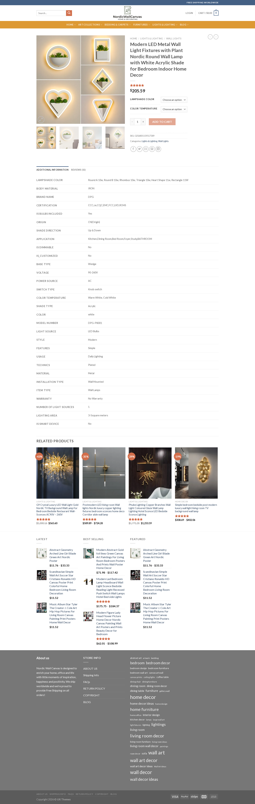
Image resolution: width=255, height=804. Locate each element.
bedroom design (138, 668)
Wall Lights (173, 38)
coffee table (162, 677)
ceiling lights (149, 677)
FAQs (86, 681)
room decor (135, 754)
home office (135, 715)
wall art (156, 752)
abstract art (136, 658)
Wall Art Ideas (160, 766)
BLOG (87, 702)
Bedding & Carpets (116, 24)
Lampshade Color (142, 99)
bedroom (137, 663)
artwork (146, 658)
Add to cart (162, 121)
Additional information (52, 169)
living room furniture (140, 741)
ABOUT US (90, 668)
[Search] (69, 13)
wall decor (141, 772)
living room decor (147, 735)
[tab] (52, 169)
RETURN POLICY (94, 688)
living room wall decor (144, 746)
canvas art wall (156, 673)
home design (161, 704)
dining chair (135, 681)
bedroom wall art (139, 672)
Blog (183, 24)
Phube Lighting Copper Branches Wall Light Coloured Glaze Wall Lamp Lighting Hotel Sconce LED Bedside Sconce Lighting (150, 509)
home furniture (144, 709)
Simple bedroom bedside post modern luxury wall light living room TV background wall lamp (196, 508)
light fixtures (135, 725)
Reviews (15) (78, 169)
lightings (158, 724)
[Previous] (42, 79)
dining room (137, 685)
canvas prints (136, 677)
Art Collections (89, 24)
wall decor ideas (144, 779)
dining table (137, 690)
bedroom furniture (158, 668)
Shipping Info (91, 675)
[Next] (119, 79)
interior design (151, 714)
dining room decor (157, 686)
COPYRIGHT (91, 695)
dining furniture (149, 681)
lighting (146, 725)
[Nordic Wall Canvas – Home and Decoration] (127, 13)
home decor (143, 697)
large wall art (159, 720)
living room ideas (159, 742)
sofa (144, 753)
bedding (155, 658)
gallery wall (164, 691)
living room (137, 730)
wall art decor (144, 760)
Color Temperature (143, 109)
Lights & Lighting (163, 24)
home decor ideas (142, 703)
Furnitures (140, 24)
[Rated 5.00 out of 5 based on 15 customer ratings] (158, 85)
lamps (149, 719)
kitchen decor (137, 719)
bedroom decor (158, 663)
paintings (164, 746)
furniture (152, 691)
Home (70, 24)
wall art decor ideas (141, 766)
